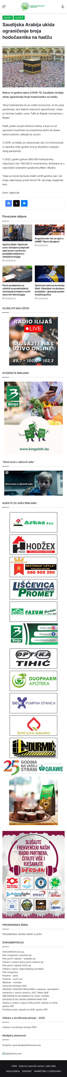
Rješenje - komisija (11, 982)
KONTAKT (27, 1071)
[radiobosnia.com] (12, 1053)
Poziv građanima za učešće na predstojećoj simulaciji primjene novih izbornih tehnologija (16, 290)
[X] (16, 203)
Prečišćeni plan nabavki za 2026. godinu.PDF (25, 1009)
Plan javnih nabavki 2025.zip (16, 965)
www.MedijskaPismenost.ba (26, 1045)
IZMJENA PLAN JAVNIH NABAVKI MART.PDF (24, 999)
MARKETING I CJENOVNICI (47, 1071)
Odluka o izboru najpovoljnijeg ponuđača (22, 968)
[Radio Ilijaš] (33, 6)
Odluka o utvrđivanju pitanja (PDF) (19, 1027)
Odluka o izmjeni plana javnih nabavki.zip (22, 962)
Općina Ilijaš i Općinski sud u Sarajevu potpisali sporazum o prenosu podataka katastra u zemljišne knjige (15, 250)
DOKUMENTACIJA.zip (13, 951)
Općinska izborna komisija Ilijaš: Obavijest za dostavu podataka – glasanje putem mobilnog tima (49, 290)
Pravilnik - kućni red (12, 979)
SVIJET (7, 17)
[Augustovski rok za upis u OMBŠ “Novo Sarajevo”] (50, 230)
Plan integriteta (10, 972)
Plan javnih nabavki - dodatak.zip (18, 958)
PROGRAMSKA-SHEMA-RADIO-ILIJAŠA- (22, 934)
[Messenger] (24, 203)
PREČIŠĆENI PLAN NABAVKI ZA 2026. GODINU (25, 996)
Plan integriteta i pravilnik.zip (17, 955)
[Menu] (4, 7)
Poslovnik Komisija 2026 (14, 985)
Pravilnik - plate (10, 975)
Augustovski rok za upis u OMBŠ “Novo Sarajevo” (49, 240)
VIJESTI (19, 17)
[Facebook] (8, 203)
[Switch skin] (63, 7)
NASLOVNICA (13, 1071)
